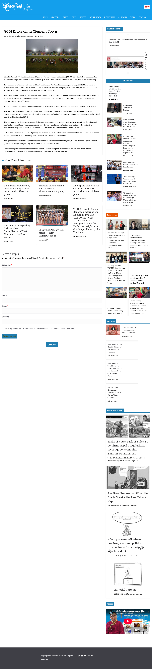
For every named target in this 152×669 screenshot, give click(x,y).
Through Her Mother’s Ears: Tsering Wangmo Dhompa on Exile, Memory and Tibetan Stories (139, 241)
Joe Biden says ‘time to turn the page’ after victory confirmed (130, 180)
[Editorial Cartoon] (128, 574)
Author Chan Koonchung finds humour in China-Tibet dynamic (114, 392)
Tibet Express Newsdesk (25, 36)
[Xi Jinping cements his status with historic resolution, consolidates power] (86, 167)
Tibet (74, 17)
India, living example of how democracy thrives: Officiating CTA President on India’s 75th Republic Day (129, 144)
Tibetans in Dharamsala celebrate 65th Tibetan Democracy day (51, 188)
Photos (142, 17)
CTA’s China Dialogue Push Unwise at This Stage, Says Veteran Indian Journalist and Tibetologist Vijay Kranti (116, 240)
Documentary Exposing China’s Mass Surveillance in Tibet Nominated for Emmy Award (17, 231)
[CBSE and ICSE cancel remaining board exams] (114, 165)
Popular (129, 80)
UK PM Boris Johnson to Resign (128, 107)
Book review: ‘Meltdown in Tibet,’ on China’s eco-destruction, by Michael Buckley (114, 369)
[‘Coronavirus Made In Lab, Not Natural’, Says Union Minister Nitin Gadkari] (114, 196)
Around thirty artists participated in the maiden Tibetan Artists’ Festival (139, 279)
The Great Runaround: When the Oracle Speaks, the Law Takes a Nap (127, 497)
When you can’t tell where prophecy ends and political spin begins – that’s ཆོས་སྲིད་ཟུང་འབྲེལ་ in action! (126, 545)
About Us (55, 17)
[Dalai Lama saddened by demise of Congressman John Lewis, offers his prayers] (17, 167)
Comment (7, 265)
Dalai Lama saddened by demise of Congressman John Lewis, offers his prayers (17, 190)
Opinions (122, 17)
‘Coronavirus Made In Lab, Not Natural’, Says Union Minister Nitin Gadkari (129, 197)
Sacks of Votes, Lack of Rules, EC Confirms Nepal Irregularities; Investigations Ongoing (127, 445)
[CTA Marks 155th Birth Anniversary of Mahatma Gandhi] (116, 292)
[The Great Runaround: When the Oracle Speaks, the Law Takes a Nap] (128, 477)
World (83, 17)
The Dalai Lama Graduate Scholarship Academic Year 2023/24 (128, 41)
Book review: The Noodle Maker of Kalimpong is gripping (114, 348)
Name (5, 295)
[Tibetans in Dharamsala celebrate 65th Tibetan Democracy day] (52, 167)
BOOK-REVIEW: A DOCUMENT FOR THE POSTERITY (129, 330)
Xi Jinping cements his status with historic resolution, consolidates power (86, 190)
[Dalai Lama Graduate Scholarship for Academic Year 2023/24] (125, 62)
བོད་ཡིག (147, 7)
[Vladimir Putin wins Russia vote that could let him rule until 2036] (114, 122)
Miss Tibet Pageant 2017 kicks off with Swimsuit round (51, 232)
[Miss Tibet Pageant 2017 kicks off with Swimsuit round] (52, 207)
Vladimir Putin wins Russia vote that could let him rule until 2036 (130, 123)
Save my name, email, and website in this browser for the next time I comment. (40, 328)
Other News (95, 17)
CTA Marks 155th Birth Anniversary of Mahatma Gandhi (116, 310)
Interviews (109, 17)
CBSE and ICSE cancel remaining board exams (130, 164)
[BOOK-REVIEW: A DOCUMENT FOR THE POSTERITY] (113, 332)
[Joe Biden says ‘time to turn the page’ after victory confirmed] (114, 179)
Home (45, 17)
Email (5, 306)
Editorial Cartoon (125, 589)
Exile (65, 17)
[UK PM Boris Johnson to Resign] (114, 108)
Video (132, 17)
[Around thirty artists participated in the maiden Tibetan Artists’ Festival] (139, 257)
